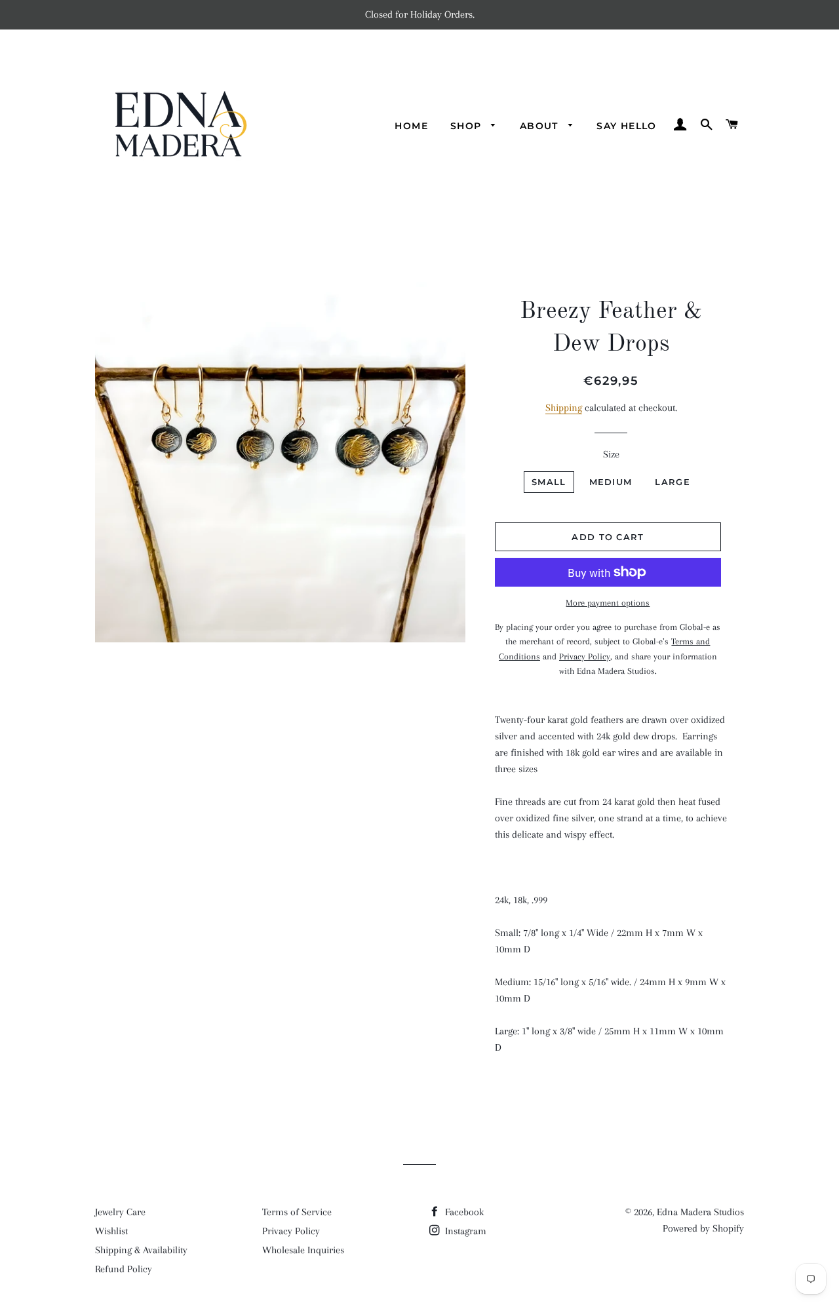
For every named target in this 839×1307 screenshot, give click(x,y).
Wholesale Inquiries (303, 1250)
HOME (411, 126)
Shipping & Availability (141, 1250)
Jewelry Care (120, 1212)
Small (549, 482)
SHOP (467, 126)
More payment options (608, 603)
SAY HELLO (626, 126)
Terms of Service (297, 1212)
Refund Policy (123, 1269)
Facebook (463, 1212)
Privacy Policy (291, 1231)
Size (611, 454)
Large (672, 482)
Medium (611, 482)
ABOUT (541, 126)
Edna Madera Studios (700, 1212)
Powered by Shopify (703, 1228)
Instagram (464, 1231)
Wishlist (111, 1231)
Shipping (563, 408)
